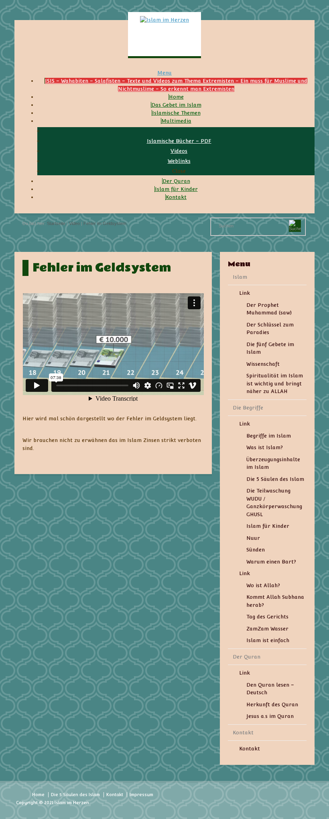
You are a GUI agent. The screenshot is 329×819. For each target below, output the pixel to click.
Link (244, 293)
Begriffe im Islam (268, 436)
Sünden (255, 550)
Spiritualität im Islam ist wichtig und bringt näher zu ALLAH (274, 383)
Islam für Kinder (267, 526)
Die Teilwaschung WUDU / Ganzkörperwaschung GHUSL (274, 502)
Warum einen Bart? (271, 562)
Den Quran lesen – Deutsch (270, 689)
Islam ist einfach (267, 640)
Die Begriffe (248, 408)
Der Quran (246, 657)
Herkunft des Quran (272, 704)
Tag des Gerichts (267, 617)
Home (38, 794)
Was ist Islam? (264, 447)
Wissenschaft (263, 364)
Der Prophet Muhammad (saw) (269, 309)
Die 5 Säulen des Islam (275, 479)
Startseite (56, 223)
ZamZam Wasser (267, 629)
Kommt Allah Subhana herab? (275, 601)
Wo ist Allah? (263, 585)
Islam (240, 277)
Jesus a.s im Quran (270, 716)
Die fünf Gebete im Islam (270, 348)
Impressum (141, 794)
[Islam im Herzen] (164, 20)
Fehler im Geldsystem (104, 223)
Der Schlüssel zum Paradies (270, 329)
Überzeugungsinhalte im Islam (273, 463)
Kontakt (243, 733)
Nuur (253, 538)
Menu (164, 73)
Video (74, 223)
